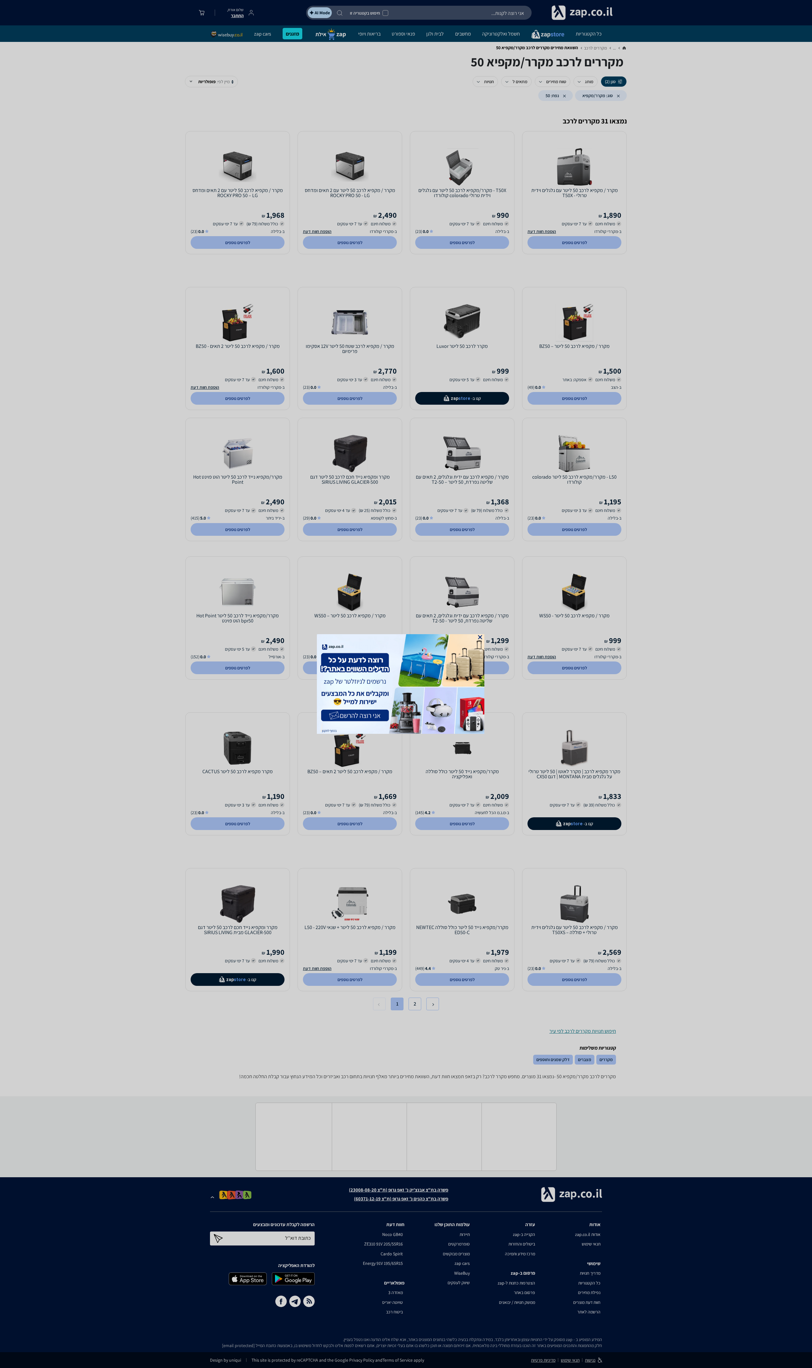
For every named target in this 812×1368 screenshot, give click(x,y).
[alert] (406, 684)
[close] (480, 637)
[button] (480, 637)
